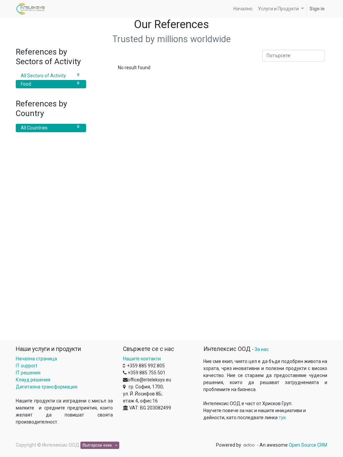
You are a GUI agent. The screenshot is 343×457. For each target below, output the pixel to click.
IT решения (28, 372)
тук (282, 417)
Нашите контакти (142, 358)
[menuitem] (243, 9)
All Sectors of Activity (50, 75)
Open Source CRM (308, 445)
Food (50, 84)
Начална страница (36, 358)
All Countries (50, 127)
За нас (262, 349)
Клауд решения (33, 379)
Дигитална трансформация (46, 386)
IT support (26, 365)
